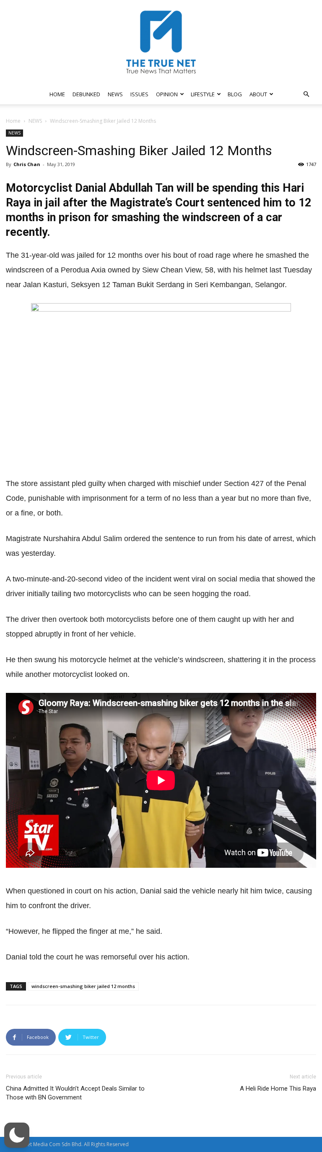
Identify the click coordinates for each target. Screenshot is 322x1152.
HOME (57, 94)
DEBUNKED (86, 94)
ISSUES (139, 94)
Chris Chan (26, 164)
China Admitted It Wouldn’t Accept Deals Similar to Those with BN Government (75, 1093)
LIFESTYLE (203, 94)
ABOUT (258, 94)
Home (13, 120)
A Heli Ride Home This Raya (278, 1088)
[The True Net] (161, 42)
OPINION (167, 94)
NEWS (115, 94)
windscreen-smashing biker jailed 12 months (83, 986)
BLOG (235, 94)
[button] (306, 94)
